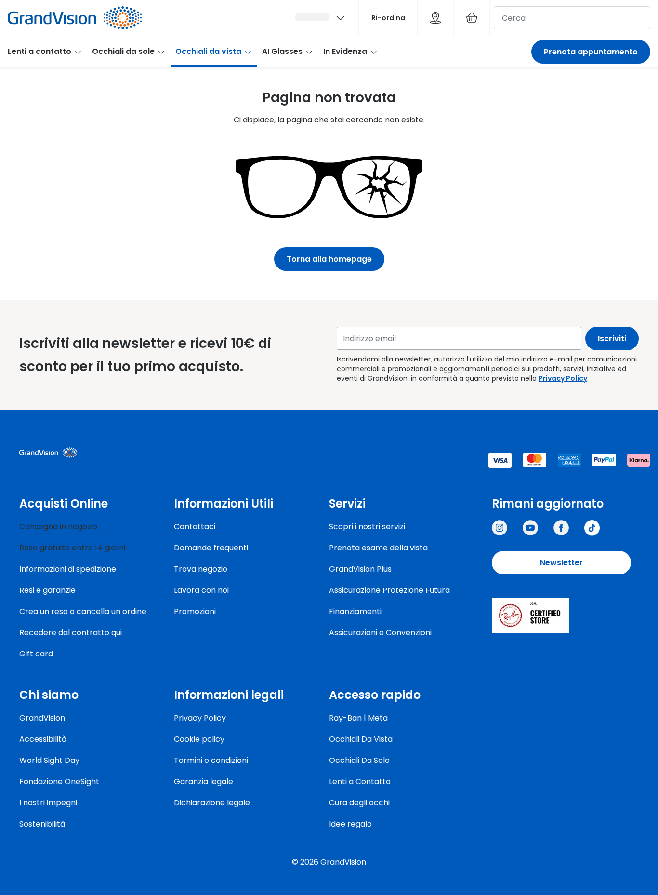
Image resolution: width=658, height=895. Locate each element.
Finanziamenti (355, 611)
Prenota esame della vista (378, 547)
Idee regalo (350, 823)
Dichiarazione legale (212, 802)
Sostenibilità (42, 823)
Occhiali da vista (208, 51)
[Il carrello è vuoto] (471, 18)
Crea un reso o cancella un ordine (82, 611)
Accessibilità (42, 739)
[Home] (75, 17)
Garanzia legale (203, 781)
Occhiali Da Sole (359, 760)
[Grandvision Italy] (561, 527)
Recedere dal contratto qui (70, 632)
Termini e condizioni (211, 760)
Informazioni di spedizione (67, 568)
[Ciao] (321, 18)
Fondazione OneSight (59, 781)
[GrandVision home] (91, 453)
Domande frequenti (211, 547)
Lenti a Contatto (360, 781)
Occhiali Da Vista (361, 739)
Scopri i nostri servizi (367, 526)
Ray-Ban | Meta (358, 717)
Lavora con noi (201, 590)
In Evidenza (345, 51)
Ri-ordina (388, 18)
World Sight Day (49, 760)
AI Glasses (282, 51)
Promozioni (195, 611)
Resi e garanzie (47, 590)
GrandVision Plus (360, 568)
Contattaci (194, 526)
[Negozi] (435, 18)
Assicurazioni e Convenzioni (380, 632)
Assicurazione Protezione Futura (389, 590)
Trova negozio (200, 568)
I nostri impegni (48, 802)
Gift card (36, 653)
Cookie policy (199, 739)
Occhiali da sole (123, 51)
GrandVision (42, 717)
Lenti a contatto (39, 51)
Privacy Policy (563, 378)
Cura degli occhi (359, 802)
